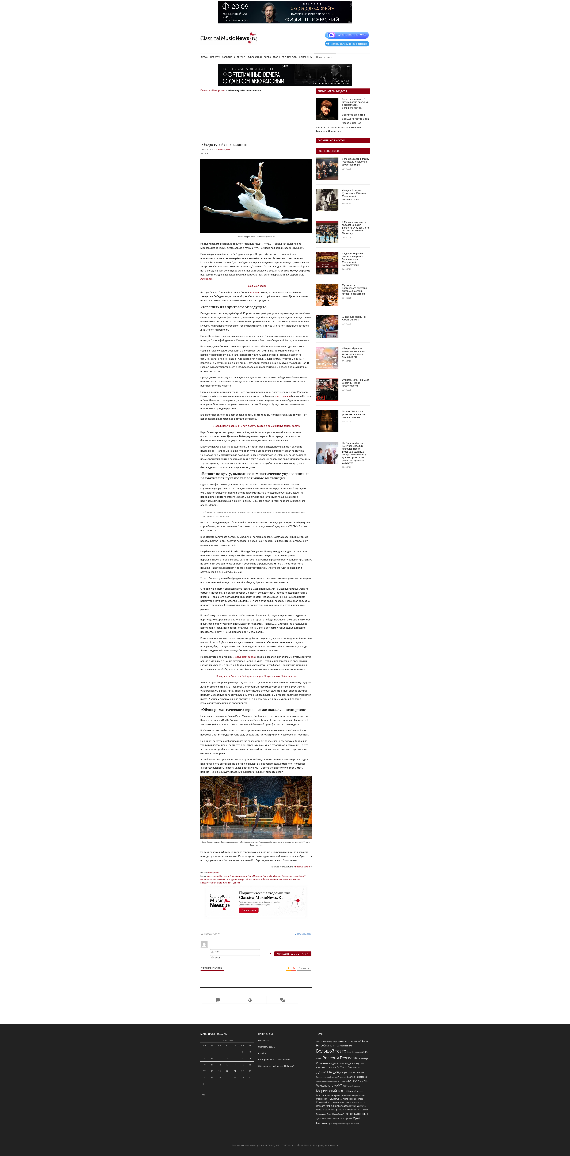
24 (204, 1077)
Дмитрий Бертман (347, 1073)
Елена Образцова (323, 1081)
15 (242, 1065)
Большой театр (331, 1051)
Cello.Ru (262, 1053)
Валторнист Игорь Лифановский (274, 1059)
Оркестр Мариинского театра (332, 1105)
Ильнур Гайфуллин (272, 876)
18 (212, 1071)
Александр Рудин (330, 1042)
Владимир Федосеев (354, 1063)
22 (242, 1071)
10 (204, 1065)
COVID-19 (320, 1041)
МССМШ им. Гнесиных (351, 1086)
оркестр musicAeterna (350, 1124)
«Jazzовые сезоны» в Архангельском (354, 318)
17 (204, 1071)
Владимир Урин (336, 1063)
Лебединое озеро (290, 876)
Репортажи (218, 90)
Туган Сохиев (321, 1119)
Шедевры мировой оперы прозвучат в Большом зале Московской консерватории (352, 259)
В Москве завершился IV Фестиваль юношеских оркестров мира (355, 161)
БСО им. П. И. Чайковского (340, 1046)
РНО (359, 1110)
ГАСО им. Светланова (349, 1067)
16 (250, 1065)
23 (250, 1071)
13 (227, 1065)
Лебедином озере (244, 656)
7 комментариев (222, 149)
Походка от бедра (256, 285)
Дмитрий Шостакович (358, 1077)
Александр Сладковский (349, 1041)
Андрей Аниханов (238, 876)
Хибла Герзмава (346, 1119)
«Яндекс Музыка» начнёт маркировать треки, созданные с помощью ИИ (353, 352)
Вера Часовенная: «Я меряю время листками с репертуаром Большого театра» (355, 103)
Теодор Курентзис (356, 1113)
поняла (254, 292)
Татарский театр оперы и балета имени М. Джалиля (263, 879)
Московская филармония (355, 1096)
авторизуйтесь (303, 934)
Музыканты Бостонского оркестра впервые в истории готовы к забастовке (354, 289)
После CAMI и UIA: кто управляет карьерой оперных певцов (354, 414)
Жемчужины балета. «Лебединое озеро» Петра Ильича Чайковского (256, 676)
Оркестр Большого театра (355, 1102)
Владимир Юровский (326, 1067)
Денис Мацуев (327, 1072)
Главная (205, 90)
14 (235, 1065)
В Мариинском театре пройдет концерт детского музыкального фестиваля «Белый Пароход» (355, 228)
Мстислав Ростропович (327, 1102)
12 (219, 1065)
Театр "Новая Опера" (335, 1114)
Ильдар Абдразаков (339, 1081)
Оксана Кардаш (208, 879)
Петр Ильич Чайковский (344, 1109)
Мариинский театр (331, 1091)
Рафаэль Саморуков (227, 879)
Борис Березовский (354, 1052)
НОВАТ (342, 1102)
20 (227, 1071)
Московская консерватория (330, 1095)
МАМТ (302, 876)
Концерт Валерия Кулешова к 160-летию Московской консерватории (354, 195)
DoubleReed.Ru (265, 1040)
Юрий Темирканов (335, 1124)
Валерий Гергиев (339, 1058)
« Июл (203, 1095)
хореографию (282, 396)
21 (235, 1071)
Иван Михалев (255, 876)
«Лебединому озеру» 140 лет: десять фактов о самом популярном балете (256, 425)
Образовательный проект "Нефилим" (276, 1066)
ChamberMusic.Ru (266, 1047)
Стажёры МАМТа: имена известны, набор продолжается (355, 383)
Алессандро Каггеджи (218, 876)
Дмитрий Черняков (338, 1077)
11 (212, 1065)
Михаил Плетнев (355, 1091)
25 (212, 1077)
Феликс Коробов (333, 1119)
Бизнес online (303, 866)
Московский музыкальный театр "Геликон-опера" (340, 1099)
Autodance (206, 278)
